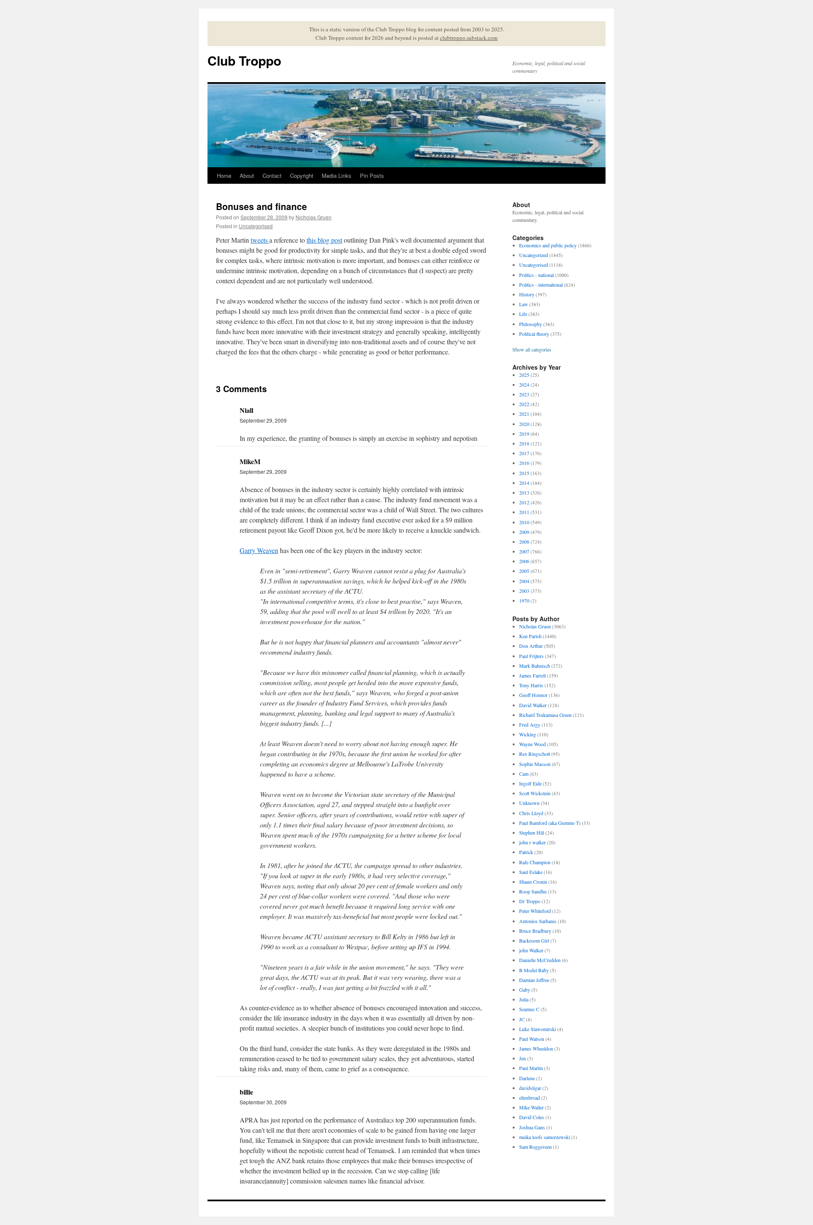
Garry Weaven (259, 550)
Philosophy (530, 324)
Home (224, 175)
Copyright (301, 175)
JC (522, 1019)
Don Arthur (531, 645)
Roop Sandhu (533, 891)
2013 (524, 492)
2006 (524, 561)
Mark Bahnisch (534, 665)
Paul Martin (531, 1068)
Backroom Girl (534, 940)
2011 (524, 512)
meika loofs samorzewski (544, 1137)
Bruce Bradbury (535, 930)
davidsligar (530, 1087)
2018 (524, 443)
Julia (523, 999)
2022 (524, 404)
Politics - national (536, 274)
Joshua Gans (532, 1127)
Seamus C (529, 1009)
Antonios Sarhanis (537, 921)
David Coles (531, 1117)
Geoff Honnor (533, 694)
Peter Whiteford (535, 910)
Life (523, 313)
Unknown (529, 802)
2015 (524, 473)
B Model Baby (534, 970)
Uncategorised (256, 226)
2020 (524, 423)
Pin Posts (372, 175)
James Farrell (532, 675)
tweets (260, 239)
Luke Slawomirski (537, 1029)
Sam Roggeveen (535, 1146)
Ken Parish (530, 636)
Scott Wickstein (534, 793)
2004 (524, 581)
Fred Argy (529, 724)
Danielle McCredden (540, 960)
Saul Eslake (530, 871)
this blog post (324, 239)
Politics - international (541, 284)
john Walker (531, 950)
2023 (524, 394)
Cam (523, 773)
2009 (524, 531)
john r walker (532, 842)
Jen (522, 1058)
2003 (524, 590)
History (526, 294)
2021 (524, 413)
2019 (524, 433)
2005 (524, 570)
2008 (524, 541)
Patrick (526, 852)
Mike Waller (531, 1107)
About (247, 175)
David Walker (533, 705)
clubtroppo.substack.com (469, 37)
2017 (524, 453)
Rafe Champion (534, 862)
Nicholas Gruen (314, 217)
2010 (524, 522)
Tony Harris (531, 685)
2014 (524, 482)
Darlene (527, 1078)
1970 (524, 600)
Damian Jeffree (534, 979)
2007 (524, 551)
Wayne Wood (532, 744)
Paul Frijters (531, 656)
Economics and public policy (548, 245)
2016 (524, 462)
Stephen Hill (531, 832)
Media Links (336, 175)
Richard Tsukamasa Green (545, 714)
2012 (524, 502)
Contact (272, 175)
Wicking (527, 734)
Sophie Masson (534, 763)
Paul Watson (531, 1038)
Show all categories (531, 349)
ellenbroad (529, 1097)
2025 (524, 374)
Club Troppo (244, 60)
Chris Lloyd (531, 813)
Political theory (534, 333)
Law (523, 304)
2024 (524, 384)
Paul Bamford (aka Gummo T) (550, 822)
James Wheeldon (536, 1048)
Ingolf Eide (530, 783)
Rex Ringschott (534, 753)
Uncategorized (533, 255)
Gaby (524, 989)
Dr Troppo (529, 901)
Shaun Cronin (533, 881)
